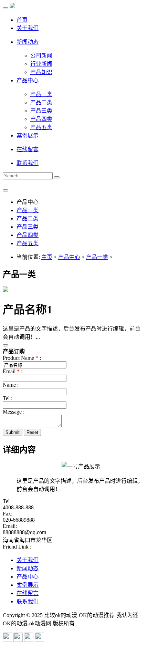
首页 (22, 20)
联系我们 (28, 163)
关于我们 (28, 28)
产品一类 (41, 94)
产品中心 (28, 80)
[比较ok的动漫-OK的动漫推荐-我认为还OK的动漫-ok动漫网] (12, 6)
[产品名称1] (5, 290)
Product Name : (22, 358)
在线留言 (28, 149)
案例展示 (28, 135)
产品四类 (41, 119)
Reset (32, 432)
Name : (11, 385)
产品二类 (41, 102)
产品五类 (41, 127)
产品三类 (41, 111)
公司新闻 (41, 56)
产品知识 (41, 72)
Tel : (7, 398)
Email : (12, 371)
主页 (46, 257)
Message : (13, 412)
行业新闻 (41, 64)
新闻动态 (28, 42)
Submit (13, 432)
